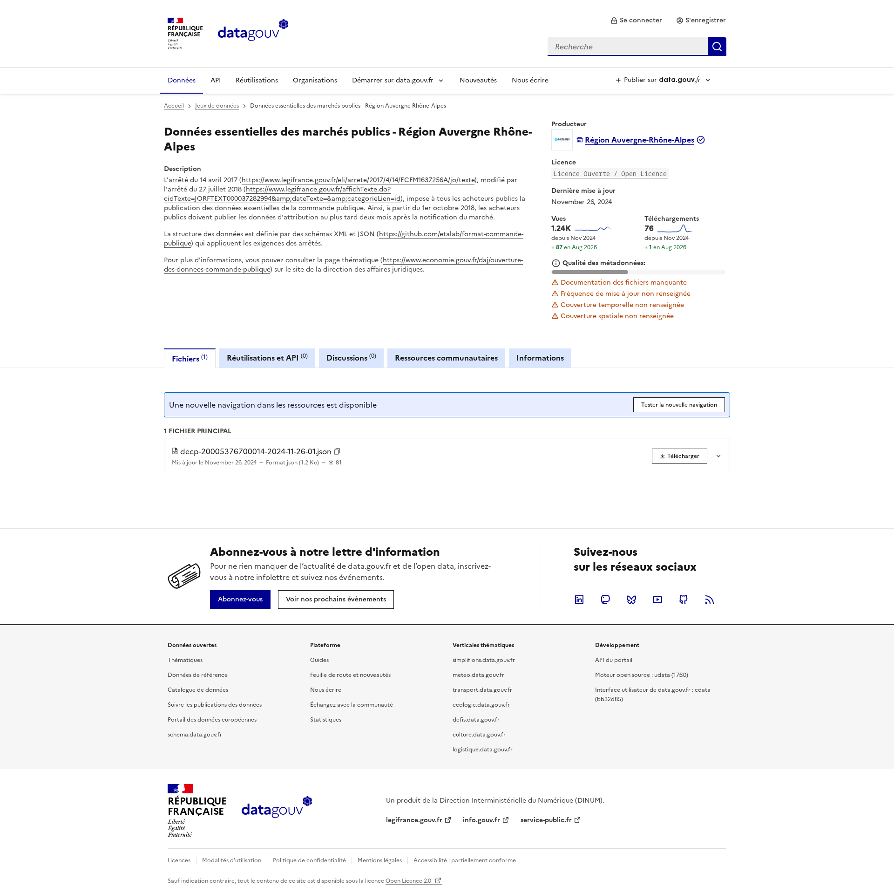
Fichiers (190, 358)
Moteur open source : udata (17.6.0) (641, 675)
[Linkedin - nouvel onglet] (579, 599)
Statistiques (325, 720)
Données (182, 80)
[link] (636, 20)
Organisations (315, 80)
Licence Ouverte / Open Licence (610, 173)
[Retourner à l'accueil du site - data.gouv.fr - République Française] (277, 810)
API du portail (613, 660)
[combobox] (637, 46)
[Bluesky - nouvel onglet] (631, 599)
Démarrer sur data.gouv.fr (392, 80)
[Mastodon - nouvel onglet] (605, 599)
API (215, 80)
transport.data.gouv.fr (482, 690)
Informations (540, 357)
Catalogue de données (198, 690)
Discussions (351, 357)
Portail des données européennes (212, 720)
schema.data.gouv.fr (195, 734)
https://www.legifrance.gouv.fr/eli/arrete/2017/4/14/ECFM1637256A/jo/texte (358, 180)
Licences (179, 860)
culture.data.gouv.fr (479, 734)
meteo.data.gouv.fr (478, 675)
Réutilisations (257, 80)
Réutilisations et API (267, 357)
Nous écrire (530, 80)
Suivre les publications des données (215, 705)
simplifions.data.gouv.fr (484, 660)
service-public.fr (546, 820)
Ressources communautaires (446, 357)
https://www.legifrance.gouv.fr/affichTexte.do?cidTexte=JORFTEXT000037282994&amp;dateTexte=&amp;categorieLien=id (282, 194)
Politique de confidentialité (309, 860)
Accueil (174, 106)
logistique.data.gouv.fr (483, 749)
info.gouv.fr (481, 820)
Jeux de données (217, 106)
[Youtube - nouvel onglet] (657, 599)
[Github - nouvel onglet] (683, 599)
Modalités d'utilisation (231, 860)
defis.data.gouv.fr (476, 720)
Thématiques (185, 660)
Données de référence (198, 675)
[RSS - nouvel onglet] (709, 599)
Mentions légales (380, 860)
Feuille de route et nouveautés (350, 675)
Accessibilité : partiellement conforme (464, 860)
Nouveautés (478, 80)
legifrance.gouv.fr (414, 820)
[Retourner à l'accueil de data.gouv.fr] (253, 32)
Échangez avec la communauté (351, 705)
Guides (319, 660)
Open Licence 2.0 (409, 881)
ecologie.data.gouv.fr (481, 705)
